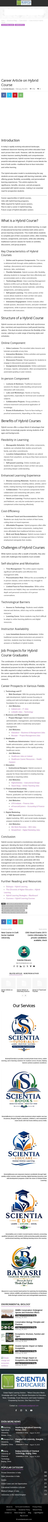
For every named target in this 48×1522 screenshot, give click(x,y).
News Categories (19, 1513)
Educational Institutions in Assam (13, 1487)
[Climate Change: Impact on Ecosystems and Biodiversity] (7, 1362)
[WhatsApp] (20, 95)
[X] (27, 966)
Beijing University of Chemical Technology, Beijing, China (27, 1452)
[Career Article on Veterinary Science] (24, 983)
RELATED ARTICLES (15, 973)
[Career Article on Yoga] (8, 983)
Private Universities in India (11, 1473)
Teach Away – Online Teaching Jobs (25, 786)
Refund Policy (37, 1510)
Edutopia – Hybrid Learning (16, 887)
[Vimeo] (30, 966)
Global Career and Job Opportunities (14, 1484)
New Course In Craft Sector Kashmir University (9, 935)
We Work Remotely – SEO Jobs (23, 827)
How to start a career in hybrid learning (14, 908)
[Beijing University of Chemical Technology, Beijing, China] (7, 1456)
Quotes (3, 1480)
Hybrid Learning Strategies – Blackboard (22, 895)
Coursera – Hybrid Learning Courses (20, 898)
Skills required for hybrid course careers (14, 912)
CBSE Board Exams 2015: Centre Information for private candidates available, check (36, 936)
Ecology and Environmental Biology (26, 1315)
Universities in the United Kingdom (13, 1495)
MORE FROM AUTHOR (31, 973)
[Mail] (24, 966)
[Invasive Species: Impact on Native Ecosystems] (7, 1349)
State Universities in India (10, 1476)
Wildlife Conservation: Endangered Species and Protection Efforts (28, 1311)
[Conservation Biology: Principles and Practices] (7, 1325)
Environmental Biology (15, 1304)
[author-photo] (24, 952)
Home (3, 20)
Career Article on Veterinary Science (23, 990)
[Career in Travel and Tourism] (39, 983)
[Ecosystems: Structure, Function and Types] (7, 1337)
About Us (9, 1507)
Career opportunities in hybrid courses (18, 904)
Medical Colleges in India (10, 1491)
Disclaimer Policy (24, 1510)
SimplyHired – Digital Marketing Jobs (25, 830)
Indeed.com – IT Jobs (19, 709)
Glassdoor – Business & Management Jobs (28, 733)
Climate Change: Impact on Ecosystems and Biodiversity (26, 1359)
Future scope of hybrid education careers (14, 906)
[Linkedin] (21, 966)
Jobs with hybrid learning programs (13, 910)
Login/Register (38, 1513)
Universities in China (22, 1433)
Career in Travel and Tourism (39, 990)
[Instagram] (17, 966)
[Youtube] (33, 966)
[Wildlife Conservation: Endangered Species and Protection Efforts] (7, 1313)
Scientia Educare (8, 89)
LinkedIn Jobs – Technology (22, 712)
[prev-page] (22, 995)
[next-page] (25, 995)
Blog (29, 1513)
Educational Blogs (12, 20)
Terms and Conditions (22, 1507)
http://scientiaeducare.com (24, 963)
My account (24, 1515)
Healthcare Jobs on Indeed (21, 756)
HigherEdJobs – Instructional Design (25, 783)
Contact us (8, 1513)
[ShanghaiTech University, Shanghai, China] (7, 1442)
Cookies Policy (11, 1510)
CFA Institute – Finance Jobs (22, 803)
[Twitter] (9, 95)
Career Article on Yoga (7, 990)
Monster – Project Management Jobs (25, 735)
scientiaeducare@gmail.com (28, 1406)
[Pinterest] (15, 95)
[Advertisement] (24, 53)
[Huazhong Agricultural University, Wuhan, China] (7, 1431)
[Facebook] (3, 95)
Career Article (23, 20)
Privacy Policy (37, 1507)
